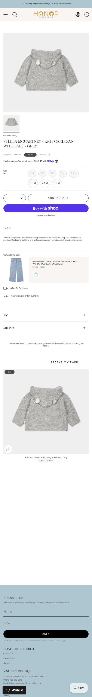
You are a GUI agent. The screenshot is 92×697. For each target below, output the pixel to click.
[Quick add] (8, 449)
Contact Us (8, 653)
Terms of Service (55, 641)
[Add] (36, 274)
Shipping (9, 327)
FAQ (5, 315)
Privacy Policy (42, 641)
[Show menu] (5, 14)
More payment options (46, 215)
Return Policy (9, 658)
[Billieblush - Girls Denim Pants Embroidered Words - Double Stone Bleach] (16, 270)
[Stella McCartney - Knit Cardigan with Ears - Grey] (46, 411)
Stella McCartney (10, 136)
